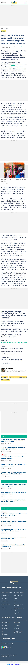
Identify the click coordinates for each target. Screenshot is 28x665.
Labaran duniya (4, 541)
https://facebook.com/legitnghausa (14, 342)
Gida (2, 28)
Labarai (7, 28)
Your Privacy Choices (16, 664)
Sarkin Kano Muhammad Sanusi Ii (18, 377)
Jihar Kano (4, 377)
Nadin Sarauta (5, 379)
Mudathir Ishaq (19, 45)
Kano (13, 65)
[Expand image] (26, 164)
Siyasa (2, 443)
